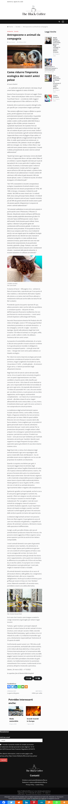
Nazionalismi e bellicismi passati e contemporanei (51, 68)
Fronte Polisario (56, 96)
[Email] (22, 686)
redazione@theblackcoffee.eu (38, 782)
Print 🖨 (28, 678)
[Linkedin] (15, 686)
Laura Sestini (12, 42)
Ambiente (10, 31)
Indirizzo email (5, 737)
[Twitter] (12, 686)
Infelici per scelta (37, 693)
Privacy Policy (30, 784)
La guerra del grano (13, 693)
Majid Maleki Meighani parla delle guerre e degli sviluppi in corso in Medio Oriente (56, 45)
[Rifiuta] (66, 799)
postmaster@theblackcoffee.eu (37, 780)
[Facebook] (8, 686)
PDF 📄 (37, 678)
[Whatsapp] (19, 686)
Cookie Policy (39, 784)
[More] (26, 686)
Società (16, 31)
